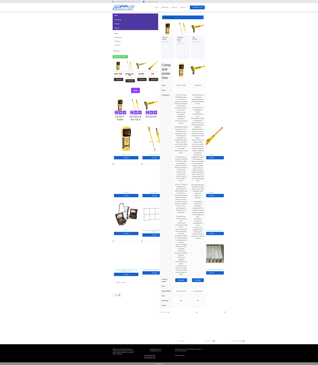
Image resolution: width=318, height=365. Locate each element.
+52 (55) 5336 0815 (149, 355)
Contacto (183, 7)
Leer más (119, 79)
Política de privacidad (180, 355)
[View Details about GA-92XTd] (155, 112)
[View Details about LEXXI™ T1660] (124, 112)
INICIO (156, 7)
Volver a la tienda (169, 17)
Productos (116, 51)
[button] (120, 56)
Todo (135, 90)
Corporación (164, 7)
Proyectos (174, 7)
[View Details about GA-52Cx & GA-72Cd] (140, 112)
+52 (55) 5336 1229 (149, 358)
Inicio (119, 282)
